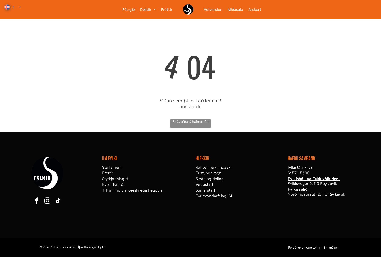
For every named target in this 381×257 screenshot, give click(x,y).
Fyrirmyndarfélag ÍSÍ (214, 196)
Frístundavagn (208, 173)
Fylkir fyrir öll (113, 184)
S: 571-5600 (299, 173)
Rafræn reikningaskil (214, 167)
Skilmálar (330, 248)
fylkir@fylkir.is (300, 167)
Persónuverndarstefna (304, 248)
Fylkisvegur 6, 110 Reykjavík (312, 183)
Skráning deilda (210, 178)
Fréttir (107, 173)
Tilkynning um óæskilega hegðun (132, 190)
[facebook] (36, 201)
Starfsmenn (112, 167)
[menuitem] (126, 9)
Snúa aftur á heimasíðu (190, 121)
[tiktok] (58, 201)
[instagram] (47, 201)
